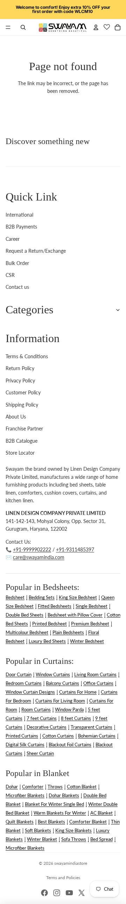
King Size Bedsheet (78, 597)
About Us (16, 417)
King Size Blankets (73, 830)
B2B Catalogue (21, 441)
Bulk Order (17, 263)
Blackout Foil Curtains (70, 744)
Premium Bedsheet (90, 623)
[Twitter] (81, 893)
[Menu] (8, 27)
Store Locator (20, 453)
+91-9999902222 (32, 549)
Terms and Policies (63, 877)
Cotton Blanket (82, 786)
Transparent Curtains (91, 727)
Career (13, 239)
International (19, 215)
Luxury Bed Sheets (47, 641)
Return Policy (20, 368)
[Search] (23, 27)
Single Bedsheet (91, 606)
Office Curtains (98, 683)
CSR (10, 275)
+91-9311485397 (75, 549)
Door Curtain (18, 674)
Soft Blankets (38, 830)
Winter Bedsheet (87, 641)
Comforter (32, 786)
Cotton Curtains (58, 736)
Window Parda (69, 709)
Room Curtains (36, 709)
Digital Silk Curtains (25, 744)
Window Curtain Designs (30, 692)
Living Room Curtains (95, 674)
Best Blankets (51, 821)
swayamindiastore (70, 863)
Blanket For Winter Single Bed (54, 804)
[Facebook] (44, 893)
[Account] (96, 27)
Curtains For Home (78, 692)
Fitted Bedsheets (54, 606)
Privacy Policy (20, 380)
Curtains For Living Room (60, 701)
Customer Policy (23, 392)
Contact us (17, 287)
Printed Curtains (22, 736)
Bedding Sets (42, 597)
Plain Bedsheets (68, 632)
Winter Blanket (42, 839)
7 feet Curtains (42, 718)
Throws (55, 786)
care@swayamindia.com (38, 557)
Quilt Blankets (20, 821)
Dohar (12, 786)
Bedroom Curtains (24, 683)
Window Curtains (53, 674)
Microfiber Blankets (25, 795)
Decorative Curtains (46, 727)
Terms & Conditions (27, 356)
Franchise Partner (24, 428)
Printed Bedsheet (49, 623)
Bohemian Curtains (96, 736)
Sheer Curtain (40, 753)
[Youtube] (69, 893)
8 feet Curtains (76, 718)
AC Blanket (101, 813)
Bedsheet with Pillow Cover (75, 615)
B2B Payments (21, 227)
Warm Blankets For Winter (60, 813)
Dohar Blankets (64, 795)
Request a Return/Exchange (36, 251)
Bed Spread (101, 839)
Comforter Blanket (88, 821)
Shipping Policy (22, 405)
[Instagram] (56, 893)
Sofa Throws (73, 839)
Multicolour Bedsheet (27, 632)
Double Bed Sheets (24, 615)
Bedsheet (15, 597)
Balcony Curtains (62, 683)
